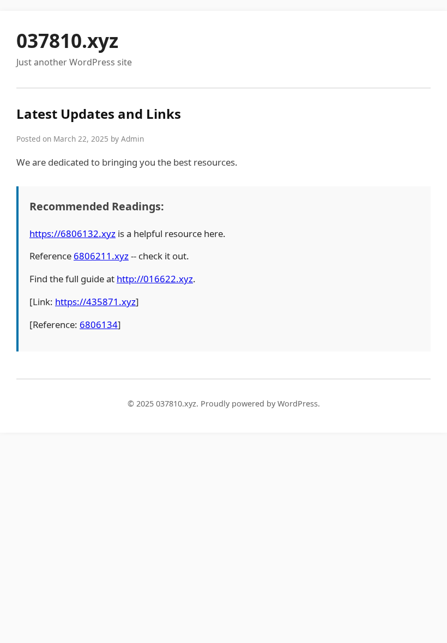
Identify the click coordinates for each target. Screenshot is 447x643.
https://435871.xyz (95, 301)
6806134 (99, 324)
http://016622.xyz (155, 278)
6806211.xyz (101, 256)
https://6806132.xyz (72, 233)
